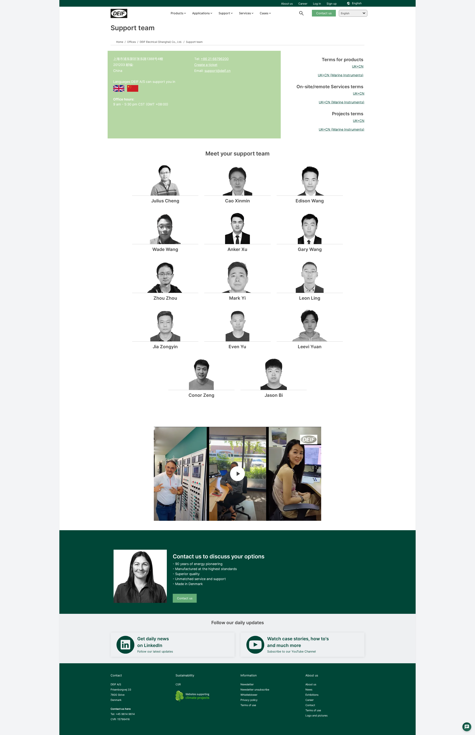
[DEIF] (127, 13)
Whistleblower (248, 694)
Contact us (184, 598)
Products (177, 13)
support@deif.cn (217, 71)
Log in (317, 3)
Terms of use (248, 705)
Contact (310, 705)
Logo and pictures (316, 715)
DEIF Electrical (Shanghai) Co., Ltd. (160, 41)
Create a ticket (205, 65)
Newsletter (247, 684)
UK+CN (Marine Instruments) (340, 75)
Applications (201, 13)
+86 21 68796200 (215, 59)
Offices (131, 41)
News (308, 689)
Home (119, 41)
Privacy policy (249, 699)
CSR (178, 684)
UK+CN (357, 66)
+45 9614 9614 (125, 714)
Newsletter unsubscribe (254, 689)
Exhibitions (311, 694)
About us (310, 684)
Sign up (332, 3)
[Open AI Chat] (466, 726)
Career (309, 699)
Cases (264, 13)
